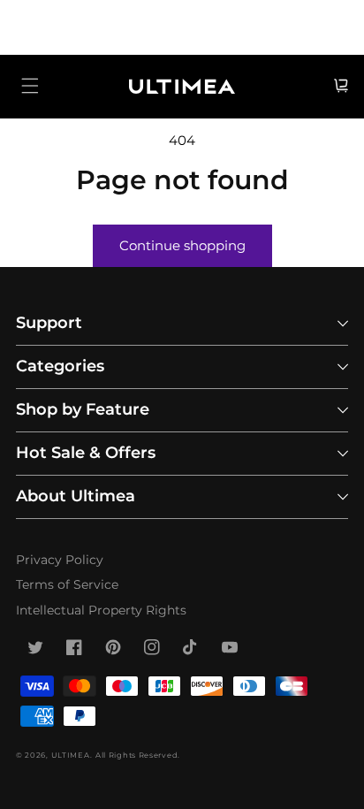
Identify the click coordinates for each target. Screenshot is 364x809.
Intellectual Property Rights (101, 610)
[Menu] (30, 86)
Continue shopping (182, 245)
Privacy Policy (59, 560)
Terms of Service (67, 584)
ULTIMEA (70, 755)
